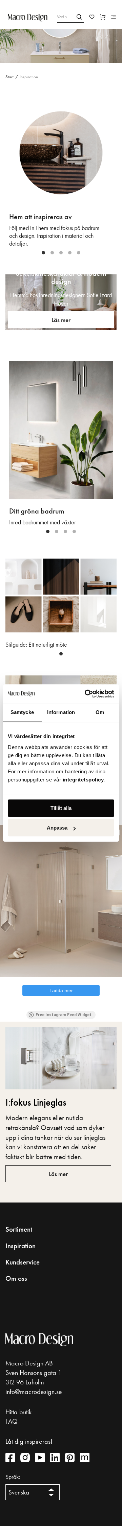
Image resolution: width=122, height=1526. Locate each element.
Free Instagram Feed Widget (64, 1014)
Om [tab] (100, 712)
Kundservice (22, 1262)
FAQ (11, 1421)
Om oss (16, 1278)
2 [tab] (52, 252)
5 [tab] (78, 252)
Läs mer (61, 320)
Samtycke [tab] (22, 712)
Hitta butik (18, 1411)
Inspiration (20, 1245)
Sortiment (18, 1229)
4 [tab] (70, 252)
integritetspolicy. (85, 779)
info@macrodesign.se (33, 1391)
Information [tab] (61, 712)
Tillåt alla (61, 808)
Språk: (12, 1477)
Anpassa (57, 828)
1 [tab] (43, 252)
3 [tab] (61, 252)
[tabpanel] (61, 174)
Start (9, 77)
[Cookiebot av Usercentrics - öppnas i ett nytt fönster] (86, 693)
